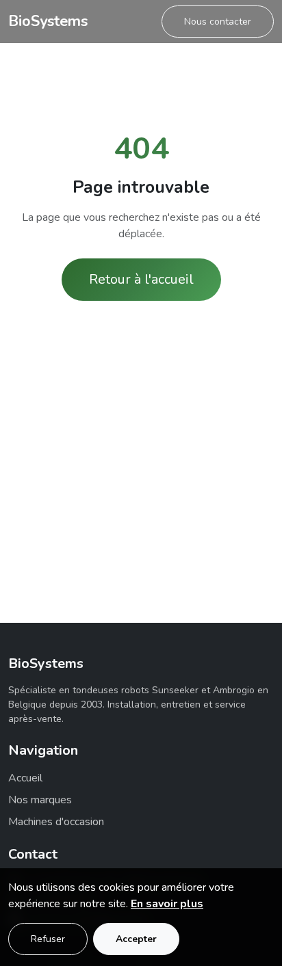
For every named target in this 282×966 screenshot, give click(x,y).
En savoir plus (167, 903)
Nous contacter (217, 21)
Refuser (48, 939)
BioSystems (48, 21)
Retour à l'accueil (141, 279)
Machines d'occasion (56, 821)
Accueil (25, 778)
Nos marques (40, 799)
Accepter (136, 939)
